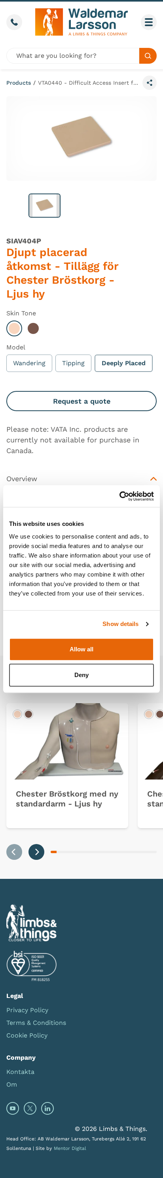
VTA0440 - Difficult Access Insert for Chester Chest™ (88, 83)
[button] (44, 205)
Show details (120, 623)
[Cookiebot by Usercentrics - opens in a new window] (119, 496)
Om (11, 1084)
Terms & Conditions (36, 1022)
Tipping (73, 363)
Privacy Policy (27, 1010)
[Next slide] (36, 852)
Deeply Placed (124, 363)
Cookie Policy (26, 1035)
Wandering (29, 363)
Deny (81, 675)
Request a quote (81, 401)
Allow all (81, 649)
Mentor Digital (70, 1148)
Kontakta (20, 1072)
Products (18, 83)
